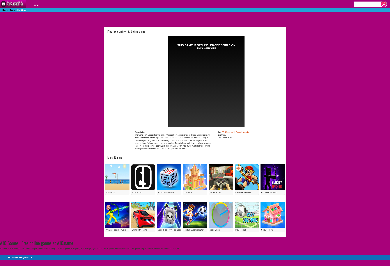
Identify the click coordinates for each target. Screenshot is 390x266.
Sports (12, 10)
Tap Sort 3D (188, 192)
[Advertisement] (195, 19)
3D (223, 132)
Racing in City (215, 192)
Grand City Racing (139, 230)
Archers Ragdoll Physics (116, 230)
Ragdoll (239, 132)
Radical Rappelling (243, 192)
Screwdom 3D (267, 230)
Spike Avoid (137, 192)
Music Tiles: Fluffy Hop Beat (169, 230)
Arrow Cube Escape (166, 192)
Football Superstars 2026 (194, 230)
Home (35, 5)
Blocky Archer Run (269, 192)
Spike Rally (110, 192)
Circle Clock (214, 230)
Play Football (240, 230)
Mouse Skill (230, 132)
